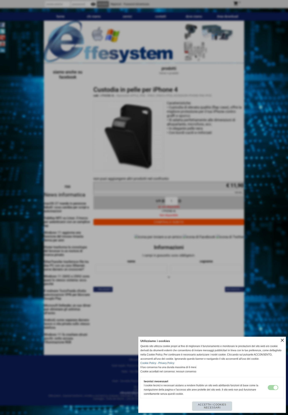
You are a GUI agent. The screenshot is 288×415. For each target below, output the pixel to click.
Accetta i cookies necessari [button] (212, 406)
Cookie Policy (148, 363)
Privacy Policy (166, 363)
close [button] (282, 340)
